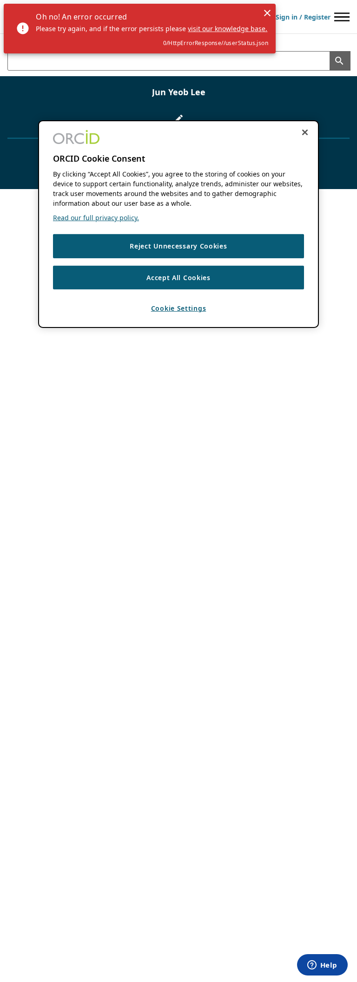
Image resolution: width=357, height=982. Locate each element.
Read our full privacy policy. (96, 217)
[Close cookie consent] (305, 132)
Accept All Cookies (178, 277)
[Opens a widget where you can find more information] (322, 965)
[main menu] (342, 17)
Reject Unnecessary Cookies (178, 246)
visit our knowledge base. (227, 28)
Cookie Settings (178, 308)
